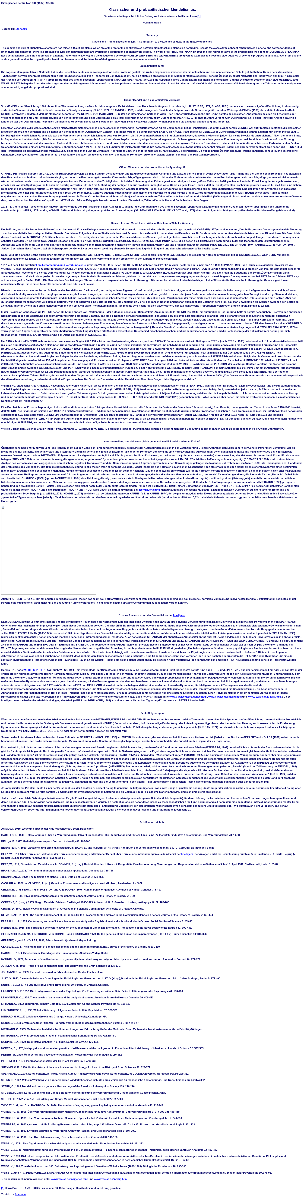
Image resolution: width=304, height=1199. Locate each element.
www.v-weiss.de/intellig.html (225, 696)
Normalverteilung (149, 489)
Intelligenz (179, 615)
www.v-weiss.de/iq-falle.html (264, 696)
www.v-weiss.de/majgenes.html (187, 696)
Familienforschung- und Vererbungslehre (61, 265)
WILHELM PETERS (34, 670)
